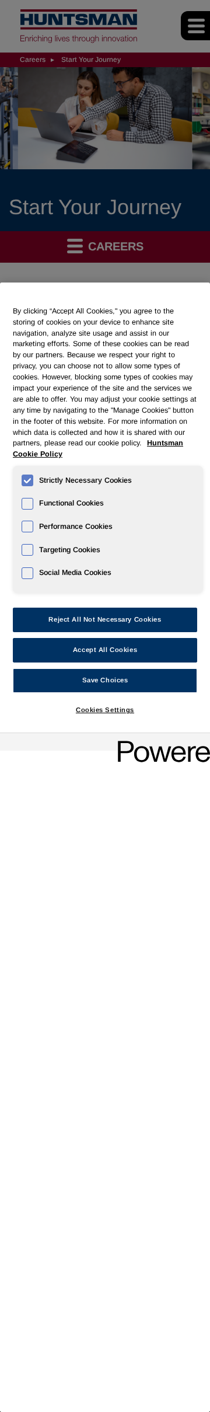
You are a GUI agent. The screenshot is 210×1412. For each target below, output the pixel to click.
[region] (105, 847)
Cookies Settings (105, 709)
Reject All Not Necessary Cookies (104, 619)
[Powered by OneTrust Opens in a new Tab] (160, 743)
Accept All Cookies (105, 649)
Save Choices (105, 680)
